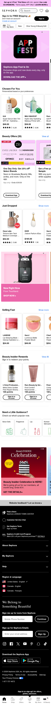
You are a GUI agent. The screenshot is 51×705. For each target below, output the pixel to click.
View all (45, 136)
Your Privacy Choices (10, 678)
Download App (11, 195)
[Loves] (41, 10)
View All (45, 356)
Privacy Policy (7, 674)
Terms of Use (20, 674)
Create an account (9, 21)
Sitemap (42, 674)
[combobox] (28, 10)
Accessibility (32, 674)
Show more (44, 205)
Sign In (41, 18)
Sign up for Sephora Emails (15, 628)
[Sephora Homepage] (9, 10)
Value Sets (6, 421)
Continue (41, 619)
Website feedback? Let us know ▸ (25, 502)
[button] (11, 382)
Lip (31, 421)
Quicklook (7, 104)
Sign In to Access (11, 397)
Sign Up (42, 634)
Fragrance (20, 421)
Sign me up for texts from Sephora (18, 613)
